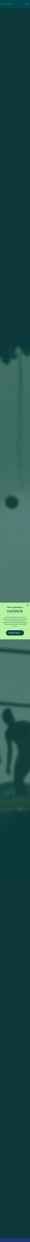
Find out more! (14, 633)
